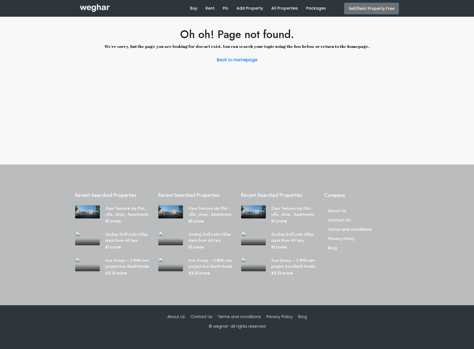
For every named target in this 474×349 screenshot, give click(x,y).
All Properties (284, 8)
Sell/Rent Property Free (371, 8)
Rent (210, 8)
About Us (337, 211)
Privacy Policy (341, 238)
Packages (316, 8)
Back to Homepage (237, 60)
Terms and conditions (350, 229)
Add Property (249, 8)
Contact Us (339, 220)
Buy (193, 8)
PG (225, 8)
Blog (332, 248)
